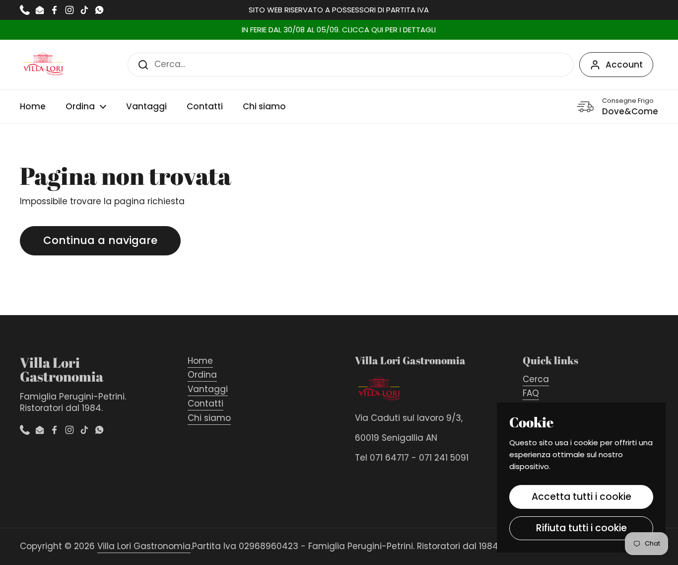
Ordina (202, 375)
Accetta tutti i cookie (581, 496)
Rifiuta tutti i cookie (581, 528)
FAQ (531, 393)
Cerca (536, 379)
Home (200, 361)
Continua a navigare (100, 240)
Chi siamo (209, 418)
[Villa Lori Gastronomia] (44, 65)
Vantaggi (208, 389)
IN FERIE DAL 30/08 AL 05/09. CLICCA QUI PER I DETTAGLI (339, 30)
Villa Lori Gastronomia (144, 546)
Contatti (205, 403)
